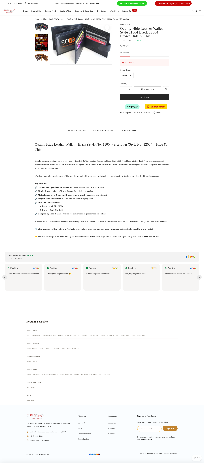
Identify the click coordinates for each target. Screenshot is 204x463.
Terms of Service (84, 434)
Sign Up (170, 428)
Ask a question (143, 112)
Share (158, 112)
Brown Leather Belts (138, 335)
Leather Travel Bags (65, 374)
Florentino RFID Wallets (53, 19)
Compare (127, 112)
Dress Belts (76, 335)
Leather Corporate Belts (90, 335)
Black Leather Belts (122, 335)
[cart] (200, 11)
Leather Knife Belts (107, 335)
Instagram (111, 428)
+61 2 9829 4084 (36, 436)
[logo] (9, 11)
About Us (81, 423)
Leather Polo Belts (64, 335)
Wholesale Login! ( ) (174, 3)
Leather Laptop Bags (81, 374)
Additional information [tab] (103, 130)
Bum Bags (106, 374)
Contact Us (112, 423)
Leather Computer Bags (48, 374)
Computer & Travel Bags (84, 11)
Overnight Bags (96, 374)
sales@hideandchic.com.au (40, 440)
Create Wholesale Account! (133, 3)
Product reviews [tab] (129, 130)
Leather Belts (36, 11)
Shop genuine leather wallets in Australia (56, 229)
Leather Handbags (32, 374)
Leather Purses (44, 348)
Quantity (124, 83)
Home (25, 11)
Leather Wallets (65, 11)
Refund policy (83, 439)
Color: (125, 70)
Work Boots (30, 400)
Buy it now (144, 97)
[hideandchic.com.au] (35, 416)
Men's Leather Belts (33, 335)
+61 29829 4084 (15, 3)
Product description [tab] (77, 130)
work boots (114, 11)
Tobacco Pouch (50, 11)
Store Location (32, 3)
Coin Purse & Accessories (70, 348)
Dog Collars (101, 11)
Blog (80, 428)
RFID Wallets (55, 348)
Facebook (111, 434)
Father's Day (127, 11)
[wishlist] (166, 89)
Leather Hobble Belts (49, 335)
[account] (196, 11)
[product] (107, 27)
